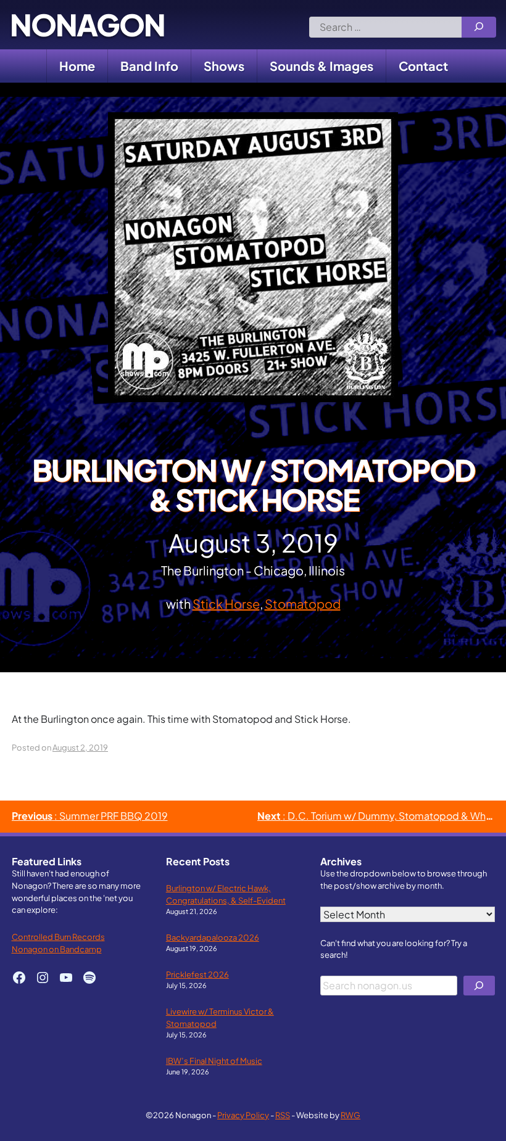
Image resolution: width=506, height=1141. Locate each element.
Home (77, 65)
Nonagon (87, 24)
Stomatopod (303, 603)
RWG (350, 1115)
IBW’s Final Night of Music (214, 1060)
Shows (224, 65)
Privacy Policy (243, 1115)
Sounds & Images (321, 65)
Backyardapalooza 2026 (212, 937)
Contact (423, 65)
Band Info (149, 65)
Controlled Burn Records (58, 936)
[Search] (479, 27)
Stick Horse (226, 603)
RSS (282, 1115)
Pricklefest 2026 (197, 974)
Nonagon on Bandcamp (57, 949)
